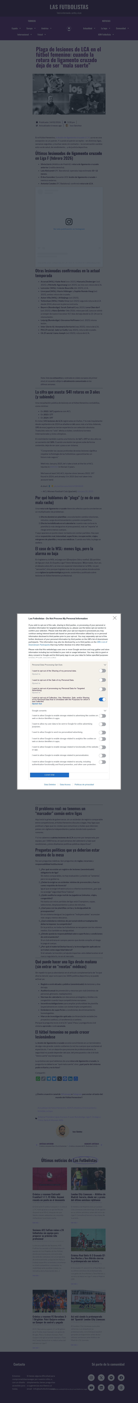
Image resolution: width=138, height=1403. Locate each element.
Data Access (65, 784)
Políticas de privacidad (84, 784)
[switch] (102, 671)
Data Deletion (50, 784)
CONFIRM (50, 775)
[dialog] (69, 702)
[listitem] (69, 664)
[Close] (115, 618)
